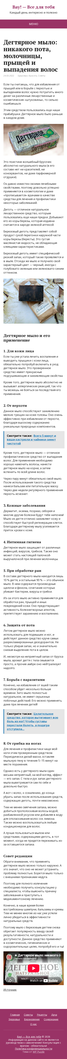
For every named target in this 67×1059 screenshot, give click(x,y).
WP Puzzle (38, 1051)
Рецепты (42, 1014)
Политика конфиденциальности (33, 1048)
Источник (10, 990)
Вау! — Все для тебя (33, 7)
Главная (15, 1014)
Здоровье (23, 75)
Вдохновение (32, 1019)
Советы (41, 75)
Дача (54, 1014)
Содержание (51, 1019)
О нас (33, 1024)
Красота (33, 75)
